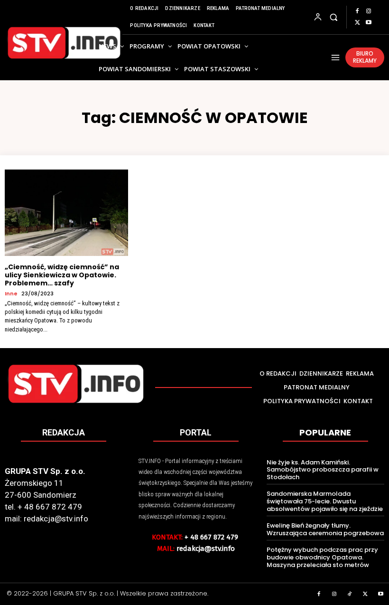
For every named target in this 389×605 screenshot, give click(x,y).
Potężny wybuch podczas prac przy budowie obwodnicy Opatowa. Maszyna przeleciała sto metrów (322, 557)
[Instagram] (368, 11)
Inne (11, 294)
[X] (357, 22)
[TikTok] (350, 594)
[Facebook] (357, 11)
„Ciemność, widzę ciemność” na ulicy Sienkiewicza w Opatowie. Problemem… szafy (62, 275)
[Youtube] (368, 22)
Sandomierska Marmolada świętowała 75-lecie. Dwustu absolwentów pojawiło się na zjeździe (325, 501)
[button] (333, 17)
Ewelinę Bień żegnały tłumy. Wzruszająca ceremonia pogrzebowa (325, 529)
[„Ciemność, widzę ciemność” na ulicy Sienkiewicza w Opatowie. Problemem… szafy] (66, 213)
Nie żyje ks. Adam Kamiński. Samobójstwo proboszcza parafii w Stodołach (323, 470)
